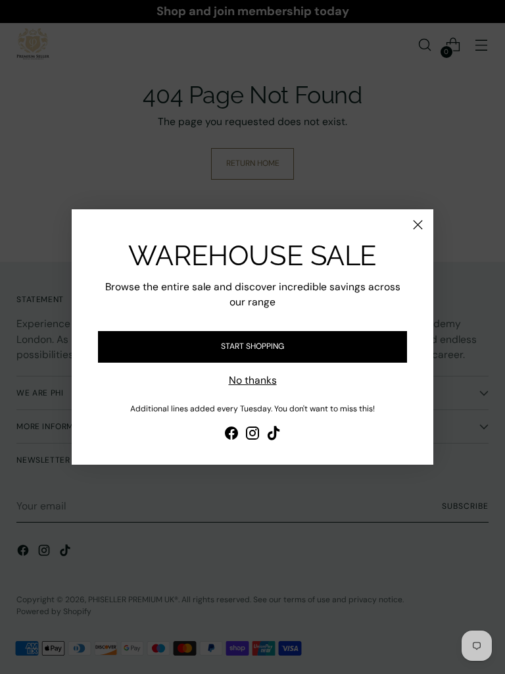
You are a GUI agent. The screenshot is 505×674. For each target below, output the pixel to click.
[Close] (418, 225)
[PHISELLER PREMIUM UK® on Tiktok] (273, 435)
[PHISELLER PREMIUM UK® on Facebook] (231, 435)
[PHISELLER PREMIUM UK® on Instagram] (252, 435)
